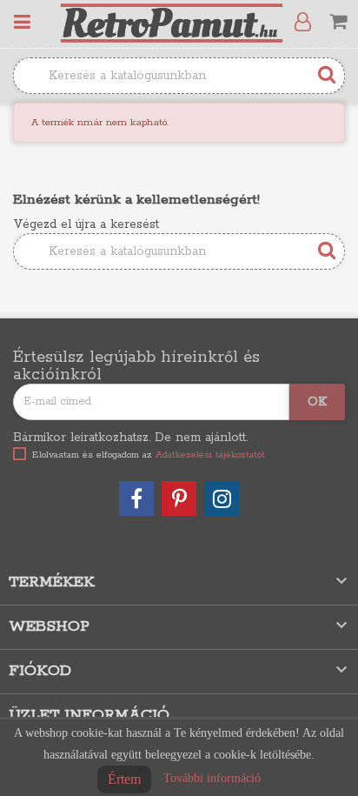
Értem (124, 779)
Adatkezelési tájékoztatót (210, 455)
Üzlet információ (89, 715)
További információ (212, 778)
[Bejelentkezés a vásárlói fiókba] (306, 22)
